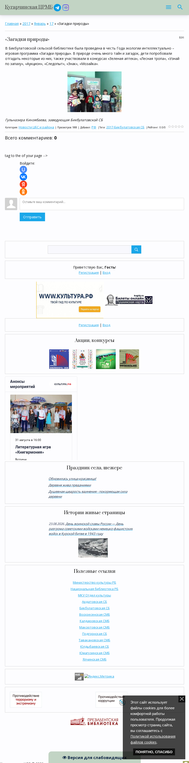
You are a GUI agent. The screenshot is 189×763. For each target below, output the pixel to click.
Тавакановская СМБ (94, 640)
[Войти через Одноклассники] (23, 191)
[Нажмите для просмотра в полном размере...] (94, 91)
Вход (106, 272)
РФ (94, 127)
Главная (12, 23)
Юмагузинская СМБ (94, 653)
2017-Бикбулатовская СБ (125, 127)
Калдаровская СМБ (95, 621)
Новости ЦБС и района (36, 127)
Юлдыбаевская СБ (94, 646)
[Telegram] (57, 7)
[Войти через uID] (23, 169)
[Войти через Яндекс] (23, 184)
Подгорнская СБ (94, 633)
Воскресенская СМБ (94, 614)
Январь (40, 23)
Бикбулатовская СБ (94, 608)
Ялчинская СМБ (95, 659)
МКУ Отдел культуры (94, 595)
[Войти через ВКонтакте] (23, 177)
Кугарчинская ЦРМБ (29, 7)
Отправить (32, 217)
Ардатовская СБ (94, 601)
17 (51, 23)
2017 (26, 23)
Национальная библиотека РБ (94, 589)
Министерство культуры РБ (94, 582)
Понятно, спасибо (154, 752)
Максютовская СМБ (94, 627)
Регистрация (89, 272)
